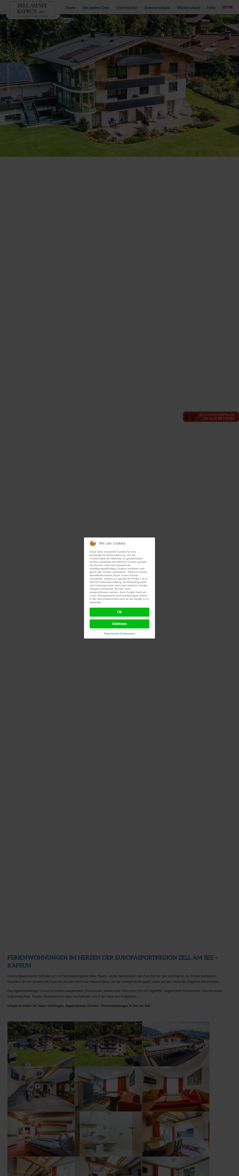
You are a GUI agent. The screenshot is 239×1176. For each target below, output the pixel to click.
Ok (119, 612)
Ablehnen (119, 624)
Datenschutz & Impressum (119, 633)
